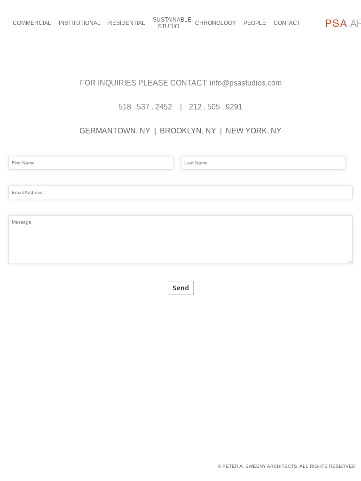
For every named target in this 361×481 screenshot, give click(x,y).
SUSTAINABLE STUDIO (172, 23)
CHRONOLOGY (215, 23)
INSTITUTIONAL (80, 23)
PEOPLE (254, 23)
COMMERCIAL (32, 23)
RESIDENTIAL (126, 23)
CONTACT (287, 23)
